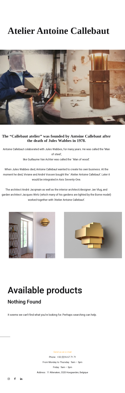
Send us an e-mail (62, 352)
